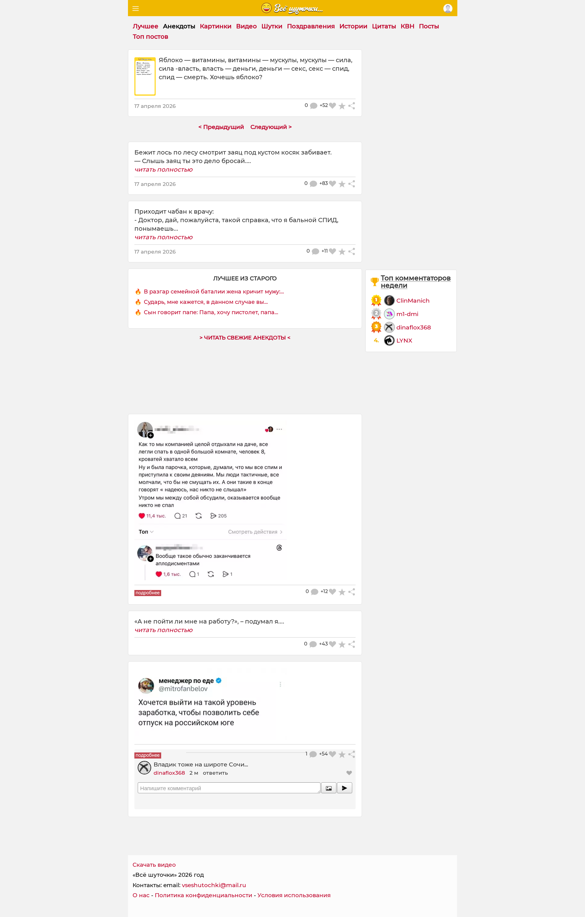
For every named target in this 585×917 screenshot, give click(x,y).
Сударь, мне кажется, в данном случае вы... (206, 302)
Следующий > (271, 126)
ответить (215, 772)
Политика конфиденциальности (203, 895)
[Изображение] (328, 787)
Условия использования (294, 895)
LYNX (404, 340)
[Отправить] (344, 787)
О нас (141, 895)
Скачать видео (154, 864)
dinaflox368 (169, 772)
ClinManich (413, 300)
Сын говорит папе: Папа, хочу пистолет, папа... (211, 312)
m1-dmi (407, 314)
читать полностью (163, 169)
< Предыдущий (221, 126)
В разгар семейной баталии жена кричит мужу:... (214, 291)
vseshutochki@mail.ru (214, 885)
